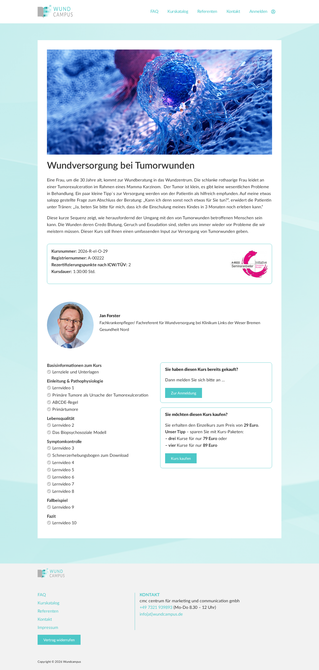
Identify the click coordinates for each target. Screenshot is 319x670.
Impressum (48, 628)
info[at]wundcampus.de (161, 614)
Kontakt (233, 12)
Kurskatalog (177, 12)
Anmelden (258, 12)
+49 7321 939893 (156, 608)
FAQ (154, 12)
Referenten (207, 12)
